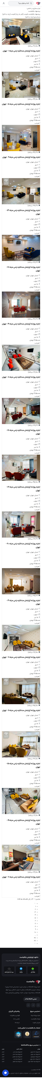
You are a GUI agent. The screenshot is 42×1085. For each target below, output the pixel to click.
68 (35, 941)
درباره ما (17, 1023)
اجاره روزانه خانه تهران (35, 1052)
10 (35, 932)
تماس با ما (16, 1019)
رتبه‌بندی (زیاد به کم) (32, 17)
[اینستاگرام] (38, 1005)
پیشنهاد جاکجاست (34, 14)
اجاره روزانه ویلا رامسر (17, 1052)
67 (35, 938)
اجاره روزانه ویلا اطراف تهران (34, 1061)
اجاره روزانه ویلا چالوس (17, 1056)
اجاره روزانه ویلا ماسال (17, 1054)
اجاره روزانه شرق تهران (35, 1056)
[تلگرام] (33, 1005)
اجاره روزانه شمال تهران (35, 1059)
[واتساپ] (28, 1005)
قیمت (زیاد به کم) (8, 14)
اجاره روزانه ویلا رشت (17, 1059)
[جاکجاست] (38, 3)
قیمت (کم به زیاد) (21, 14)
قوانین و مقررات (15, 1015)
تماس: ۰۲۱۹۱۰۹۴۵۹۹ (31, 999)
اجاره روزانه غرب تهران (35, 1054)
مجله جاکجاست (35, 1019)
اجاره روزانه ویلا (35, 1015)
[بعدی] (35, 944)
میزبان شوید (36, 1023)
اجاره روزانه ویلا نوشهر (17, 1061)
